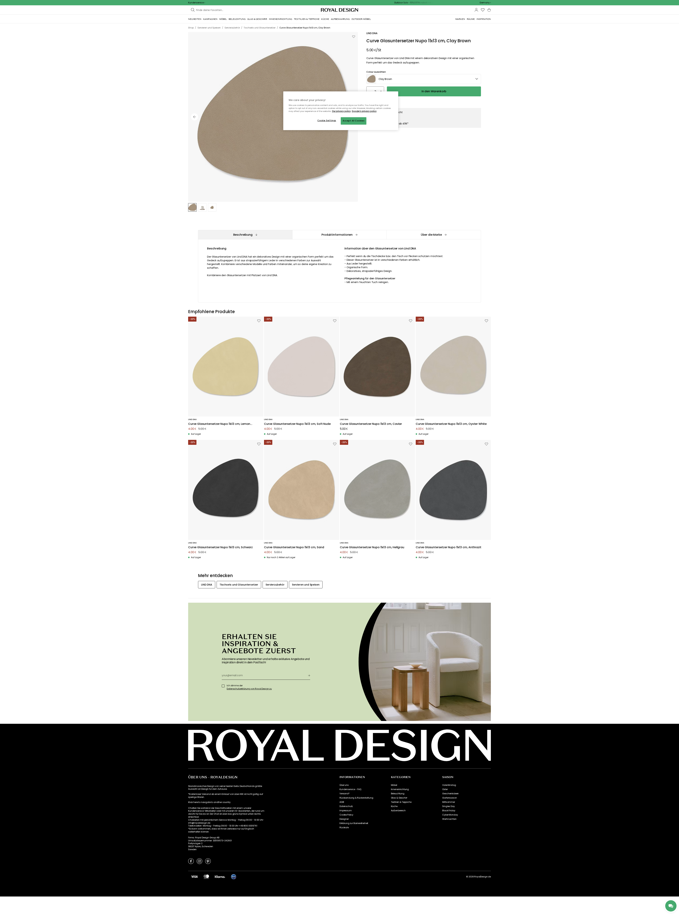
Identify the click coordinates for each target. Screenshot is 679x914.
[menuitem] (194, 19)
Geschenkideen (450, 794)
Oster (445, 789)
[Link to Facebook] (191, 861)
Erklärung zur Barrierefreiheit (354, 823)
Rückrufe (344, 827)
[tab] (245, 234)
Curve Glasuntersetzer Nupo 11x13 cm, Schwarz (220, 547)
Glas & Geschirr (399, 798)
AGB (342, 802)
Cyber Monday (450, 815)
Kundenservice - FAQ (350, 789)
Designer (344, 819)
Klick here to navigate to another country (209, 802)
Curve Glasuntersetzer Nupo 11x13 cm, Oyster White (451, 424)
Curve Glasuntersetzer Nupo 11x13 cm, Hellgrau (372, 547)
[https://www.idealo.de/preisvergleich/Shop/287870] (233, 877)
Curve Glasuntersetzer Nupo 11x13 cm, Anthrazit (448, 547)
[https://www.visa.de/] (194, 876)
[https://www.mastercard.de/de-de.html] (206, 876)
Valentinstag (449, 785)
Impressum (346, 811)
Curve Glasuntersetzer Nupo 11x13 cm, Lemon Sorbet (219, 424)
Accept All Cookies (353, 120)
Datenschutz (346, 806)
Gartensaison (449, 798)
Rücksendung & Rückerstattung (356, 798)
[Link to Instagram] (199, 861)
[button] (485, 2)
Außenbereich (398, 811)
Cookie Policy (346, 815)
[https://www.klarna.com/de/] (220, 876)
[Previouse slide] (194, 116)
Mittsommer (448, 802)
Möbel (394, 785)
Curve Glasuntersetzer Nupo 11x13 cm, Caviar (371, 424)
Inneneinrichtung (400, 789)
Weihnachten (449, 819)
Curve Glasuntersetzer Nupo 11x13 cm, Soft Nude (297, 424)
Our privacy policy (341, 111)
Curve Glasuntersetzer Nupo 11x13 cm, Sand (294, 547)
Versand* (345, 794)
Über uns (344, 785)
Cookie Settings (326, 120)
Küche (394, 806)
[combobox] (485, 2)
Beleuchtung (397, 794)
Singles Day (448, 806)
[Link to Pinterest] (208, 861)
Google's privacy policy (364, 111)
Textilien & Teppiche (401, 802)
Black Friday (448, 811)
